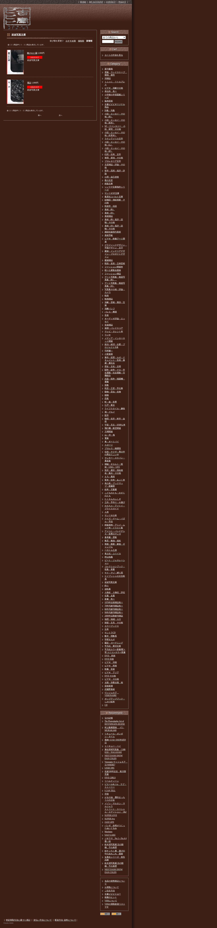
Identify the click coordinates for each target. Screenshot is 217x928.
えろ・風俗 (110, 476)
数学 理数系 (111, 636)
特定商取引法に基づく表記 (18, 920)
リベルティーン (112, 781)
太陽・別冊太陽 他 (114, 682)
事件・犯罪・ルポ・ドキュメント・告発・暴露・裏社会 (115, 360)
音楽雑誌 (109, 325)
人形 (107, 512)
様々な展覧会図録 (113, 270)
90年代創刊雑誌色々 (114, 612)
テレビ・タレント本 (114, 331)
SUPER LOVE (111, 815)
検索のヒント (111, 897)
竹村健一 (109, 350)
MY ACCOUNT (96, 2)
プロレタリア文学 (113, 161)
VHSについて (111, 900)
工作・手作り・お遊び (115, 502)
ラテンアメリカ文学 (114, 138)
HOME (83, 2)
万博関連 (109, 431)
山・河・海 (110, 435)
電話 (29, 83)
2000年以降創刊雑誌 (114, 616)
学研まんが (110, 639)
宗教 (107, 385)
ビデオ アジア (112, 672)
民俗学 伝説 (111, 206)
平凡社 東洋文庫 (113, 646)
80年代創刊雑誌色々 (114, 609)
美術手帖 (109, 235)
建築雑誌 (109, 260)
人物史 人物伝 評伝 (115, 592)
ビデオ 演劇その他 (114, 88)
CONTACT (110, 2)
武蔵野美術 (110, 689)
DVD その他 (110, 676)
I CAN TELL (110, 790)
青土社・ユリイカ (113, 553)
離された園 (32, 53)
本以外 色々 (111, 91)
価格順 (81, 41)
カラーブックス (112, 626)
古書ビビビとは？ (113, 894)
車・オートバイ (112, 441)
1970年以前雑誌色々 (114, 602)
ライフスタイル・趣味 (115, 408)
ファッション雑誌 (113, 273)
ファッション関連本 (114, 267)
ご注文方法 (110, 890)
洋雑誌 (108, 78)
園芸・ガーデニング (114, 643)
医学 (107, 415)
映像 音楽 (110, 669)
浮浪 (107, 794)
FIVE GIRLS (110, 778)
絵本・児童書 (111, 489)
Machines (108, 831)
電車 (107, 438)
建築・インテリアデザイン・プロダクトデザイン (115, 254)
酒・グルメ (110, 412)
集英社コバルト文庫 (114, 196)
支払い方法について (42, 920)
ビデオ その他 (112, 679)
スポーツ (109, 445)
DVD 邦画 (110, 656)
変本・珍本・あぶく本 (115, 480)
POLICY (122, 2)
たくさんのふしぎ (113, 499)
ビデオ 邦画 (111, 666)
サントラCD (110, 632)
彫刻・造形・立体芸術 (115, 263)
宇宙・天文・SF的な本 (115, 425)
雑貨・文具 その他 (114, 622)
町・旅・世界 (111, 402)
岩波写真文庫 (19, 34)
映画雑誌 (109, 299)
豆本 (107, 629)
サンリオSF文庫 (112, 193)
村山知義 (109, 557)
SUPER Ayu (110, 819)
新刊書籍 (109, 69)
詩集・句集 (110, 110)
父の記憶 (109, 718)
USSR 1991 (109, 768)
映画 (107, 295)
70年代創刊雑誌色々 (114, 606)
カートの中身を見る (114, 55)
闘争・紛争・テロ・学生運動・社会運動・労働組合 (115, 373)
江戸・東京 (110, 405)
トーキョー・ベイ (113, 746)
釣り (107, 585)
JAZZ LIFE (109, 822)
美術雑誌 (109, 216)
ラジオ (108, 335)
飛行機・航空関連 (113, 428)
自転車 (108, 589)
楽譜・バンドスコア (114, 328)
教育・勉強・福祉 (113, 540)
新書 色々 (110, 599)
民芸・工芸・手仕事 (114, 388)
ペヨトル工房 (111, 550)
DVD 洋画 (109, 659)
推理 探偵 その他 (114, 158)
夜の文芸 (109, 180)
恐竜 (107, 398)
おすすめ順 (71, 41)
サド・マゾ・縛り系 (114, 573)
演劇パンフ (110, 308)
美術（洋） (110, 213)
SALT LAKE (110, 835)
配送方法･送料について (65, 920)
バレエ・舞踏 (111, 312)
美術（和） (110, 209)
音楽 (107, 315)
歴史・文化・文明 (113, 366)
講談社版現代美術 (113, 232)
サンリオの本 (111, 515)
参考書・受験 (111, 537)
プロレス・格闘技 (113, 448)
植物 (107, 395)
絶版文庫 (109, 183)
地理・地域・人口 (113, 619)
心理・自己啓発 (112, 177)
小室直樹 (109, 354)
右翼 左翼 (110, 595)
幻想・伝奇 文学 (113, 154)
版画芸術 (109, 101)
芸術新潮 (109, 686)
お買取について (112, 887)
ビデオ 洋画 (111, 662)
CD (106, 705)
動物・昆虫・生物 (113, 392)
